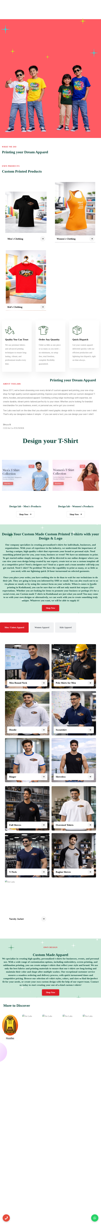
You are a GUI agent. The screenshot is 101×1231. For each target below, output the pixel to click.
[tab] (14, 627)
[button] (50, 608)
